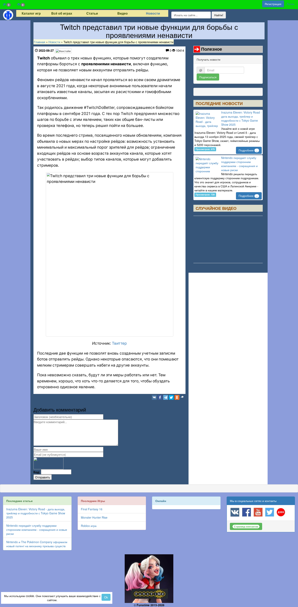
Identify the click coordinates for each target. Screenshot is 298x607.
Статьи (92, 13)
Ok (106, 597)
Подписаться (208, 77)
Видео (122, 13)
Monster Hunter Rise (94, 517)
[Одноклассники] (177, 397)
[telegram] (165, 397)
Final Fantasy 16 (91, 509)
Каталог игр (31, 13)
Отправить (42, 477)
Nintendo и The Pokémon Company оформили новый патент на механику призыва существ (36, 544)
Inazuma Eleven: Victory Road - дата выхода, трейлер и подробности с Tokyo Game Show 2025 (241, 118)
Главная (39, 42)
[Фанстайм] (63, 50)
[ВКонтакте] (154, 397)
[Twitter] (171, 397)
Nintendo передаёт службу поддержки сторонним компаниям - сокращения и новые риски (239, 164)
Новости (153, 13)
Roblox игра (88, 526)
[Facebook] (160, 397)
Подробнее (248, 150)
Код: (36, 472)
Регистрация (273, 4)
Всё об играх (61, 13)
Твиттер (119, 343)
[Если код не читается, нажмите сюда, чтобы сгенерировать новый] (48, 463)
